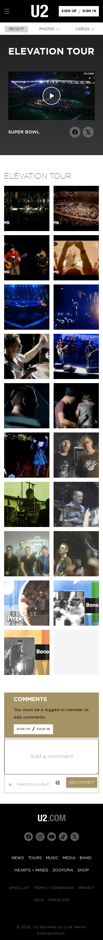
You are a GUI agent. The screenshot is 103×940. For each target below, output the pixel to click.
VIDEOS (82, 29)
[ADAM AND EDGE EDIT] (76, 476)
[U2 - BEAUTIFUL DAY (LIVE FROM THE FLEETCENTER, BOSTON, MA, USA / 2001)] (76, 279)
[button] (7, 11)
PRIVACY (86, 888)
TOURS (35, 858)
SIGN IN (90, 12)
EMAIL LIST (19, 888)
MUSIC (52, 858)
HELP (39, 900)
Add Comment (82, 782)
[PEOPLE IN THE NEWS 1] (26, 624)
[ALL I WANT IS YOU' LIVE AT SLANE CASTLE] (26, 328)
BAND (85, 858)
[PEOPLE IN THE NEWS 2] (76, 624)
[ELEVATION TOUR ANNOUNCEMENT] (26, 575)
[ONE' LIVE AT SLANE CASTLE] (76, 378)
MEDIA (69, 858)
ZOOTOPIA (62, 870)
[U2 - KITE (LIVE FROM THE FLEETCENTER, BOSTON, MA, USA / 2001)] (26, 230)
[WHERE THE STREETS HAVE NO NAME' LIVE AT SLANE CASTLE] (26, 476)
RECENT (16, 29)
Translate (58, 900)
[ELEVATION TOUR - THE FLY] (26, 526)
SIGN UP (70, 12)
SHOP (83, 870)
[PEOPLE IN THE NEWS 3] (26, 674)
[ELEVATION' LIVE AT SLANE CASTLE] (26, 378)
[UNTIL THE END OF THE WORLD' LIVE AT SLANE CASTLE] (76, 427)
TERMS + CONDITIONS (54, 888)
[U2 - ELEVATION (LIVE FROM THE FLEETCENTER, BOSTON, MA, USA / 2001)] (76, 230)
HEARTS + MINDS (31, 870)
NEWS (18, 858)
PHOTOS (46, 29)
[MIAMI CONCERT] (76, 526)
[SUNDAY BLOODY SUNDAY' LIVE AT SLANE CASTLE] (26, 427)
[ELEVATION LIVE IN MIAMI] (76, 575)
